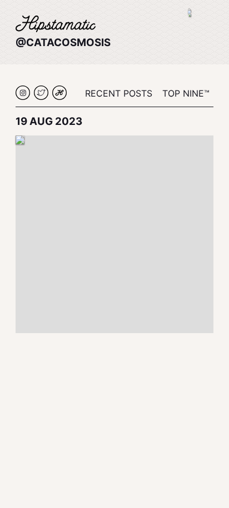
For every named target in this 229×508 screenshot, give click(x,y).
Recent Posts (118, 93)
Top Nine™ (186, 93)
